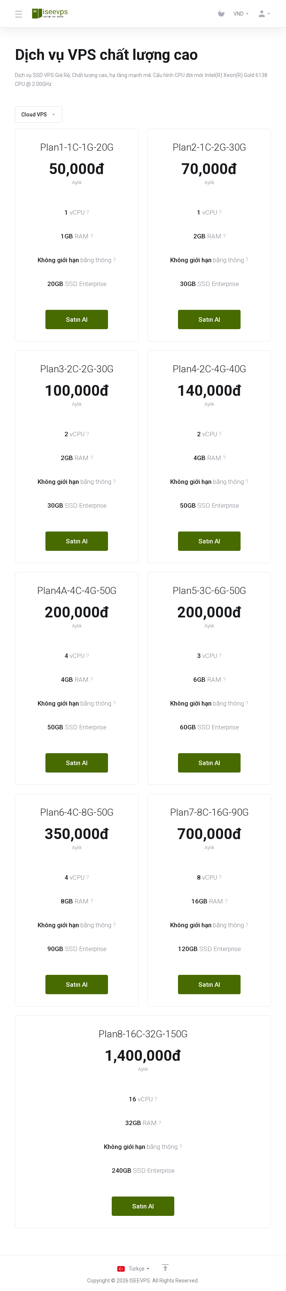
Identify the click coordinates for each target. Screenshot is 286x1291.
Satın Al (77, 319)
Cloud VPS (34, 115)
